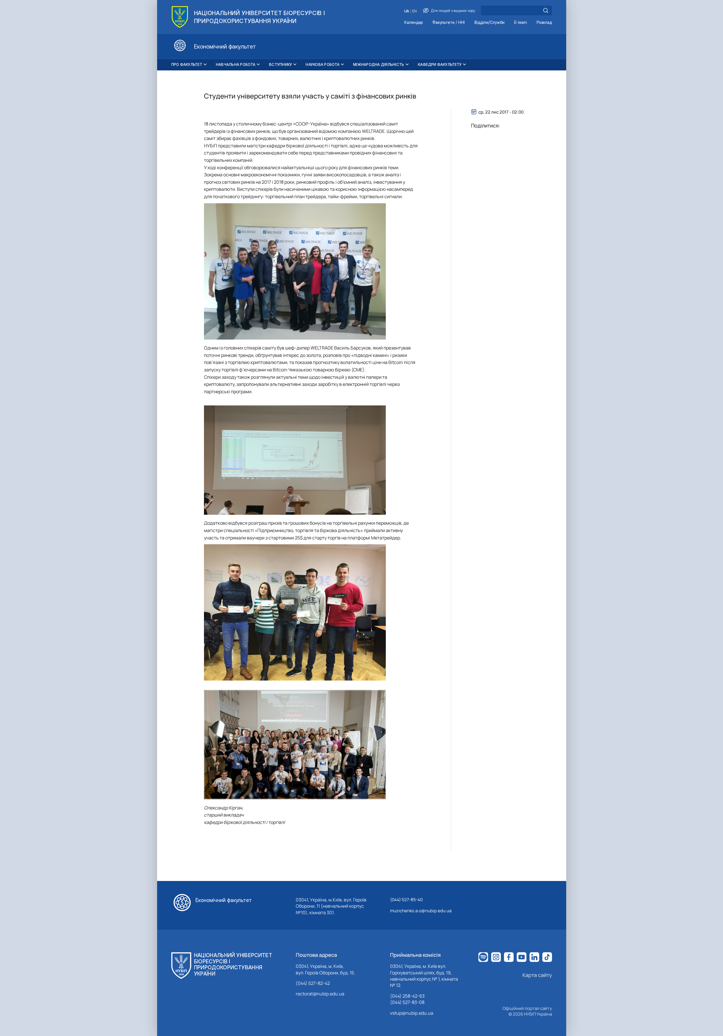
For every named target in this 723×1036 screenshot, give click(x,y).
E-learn (520, 22)
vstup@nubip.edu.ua (411, 1013)
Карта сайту (537, 975)
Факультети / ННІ (448, 22)
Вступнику (280, 64)
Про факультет (186, 64)
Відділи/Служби (489, 22)
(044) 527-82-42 (313, 983)
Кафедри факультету (440, 64)
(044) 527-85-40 (406, 900)
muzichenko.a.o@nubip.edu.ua (420, 911)
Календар (413, 22)
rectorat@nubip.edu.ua (320, 994)
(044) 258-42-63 (407, 996)
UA (406, 11)
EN (414, 11)
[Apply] (545, 10)
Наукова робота (322, 64)
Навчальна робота (235, 64)
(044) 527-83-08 (407, 1002)
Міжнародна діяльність (378, 64)
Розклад (544, 22)
